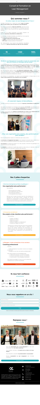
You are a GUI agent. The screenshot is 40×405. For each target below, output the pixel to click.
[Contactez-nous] (22, 366)
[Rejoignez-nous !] (22, 377)
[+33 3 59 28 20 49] (22, 374)
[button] (16, 1)
